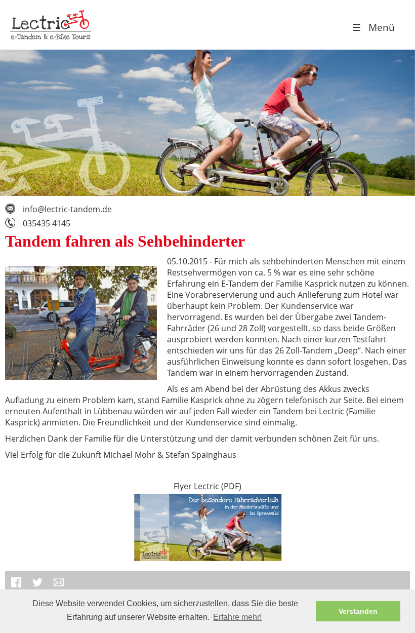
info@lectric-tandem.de (67, 209)
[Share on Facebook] (16, 587)
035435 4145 (46, 223)
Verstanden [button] (358, 611)
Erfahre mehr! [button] (237, 617)
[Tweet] (37, 587)
